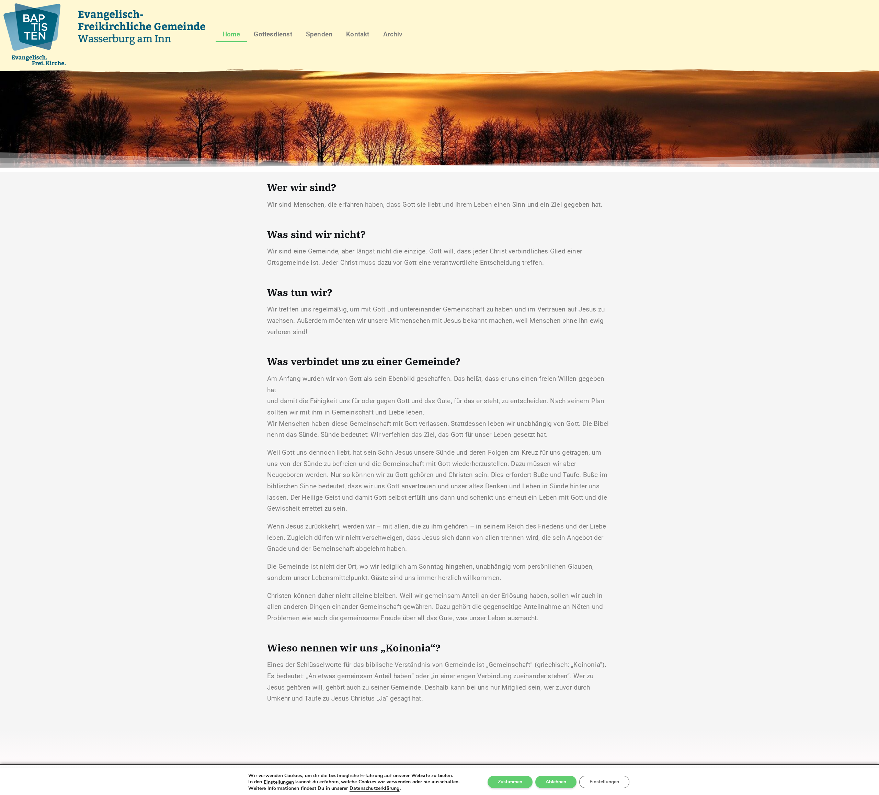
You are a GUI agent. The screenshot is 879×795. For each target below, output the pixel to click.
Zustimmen (510, 782)
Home (231, 34)
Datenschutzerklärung (375, 788)
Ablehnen (556, 782)
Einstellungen (279, 782)
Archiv (393, 34)
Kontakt (357, 34)
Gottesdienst (273, 34)
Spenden (319, 34)
